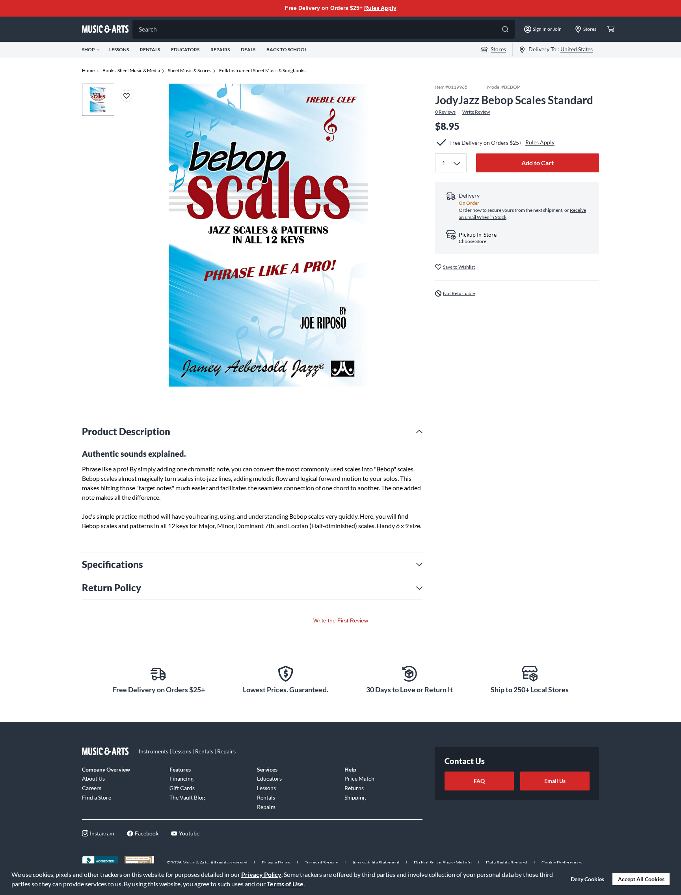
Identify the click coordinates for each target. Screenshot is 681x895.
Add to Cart (537, 162)
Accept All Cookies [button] (641, 879)
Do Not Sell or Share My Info (443, 862)
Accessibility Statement (376, 862)
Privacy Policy (261, 874)
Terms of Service (321, 862)
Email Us (555, 780)
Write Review (476, 111)
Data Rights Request (506, 862)
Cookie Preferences (561, 862)
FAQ (479, 780)
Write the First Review (340, 620)
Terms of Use (285, 884)
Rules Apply (380, 8)
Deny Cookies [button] (587, 879)
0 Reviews (445, 111)
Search (148, 29)
